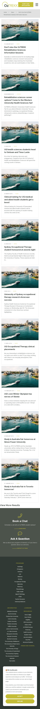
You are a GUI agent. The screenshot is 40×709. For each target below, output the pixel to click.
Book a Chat (28, 624)
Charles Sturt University (12, 616)
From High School (28, 645)
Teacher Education (20, 599)
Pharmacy (20, 586)
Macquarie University (12, 634)
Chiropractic (20, 569)
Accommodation (28, 637)
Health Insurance (28, 632)
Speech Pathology (20, 594)
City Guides (12, 661)
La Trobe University (12, 631)
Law (20, 574)
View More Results (10, 505)
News (12, 12)
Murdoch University (12, 639)
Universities (12, 608)
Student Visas (28, 634)
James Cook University (12, 629)
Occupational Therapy (20, 581)
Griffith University (12, 626)
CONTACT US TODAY (22, 548)
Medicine (20, 576)
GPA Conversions (28, 622)
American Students (28, 642)
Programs (20, 563)
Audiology (20, 566)
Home (5, 12)
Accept (20, 696)
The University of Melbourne (12, 641)
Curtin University (12, 619)
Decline (20, 701)
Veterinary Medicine (20, 601)
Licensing (28, 608)
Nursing (20, 579)
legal (30, 679)
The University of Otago (12, 648)
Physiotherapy (20, 589)
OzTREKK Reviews (28, 627)
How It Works (28, 617)
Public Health (20, 591)
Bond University (12, 614)
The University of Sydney (12, 653)
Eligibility (28, 619)
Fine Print (28, 639)
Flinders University (12, 624)
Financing (27, 629)
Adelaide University (12, 611)
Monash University (12, 636)
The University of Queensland (12, 651)
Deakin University (12, 621)
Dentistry (20, 571)
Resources (28, 611)
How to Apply (28, 614)
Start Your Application (26, 4)
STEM (20, 596)
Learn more (22, 528)
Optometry (20, 584)
